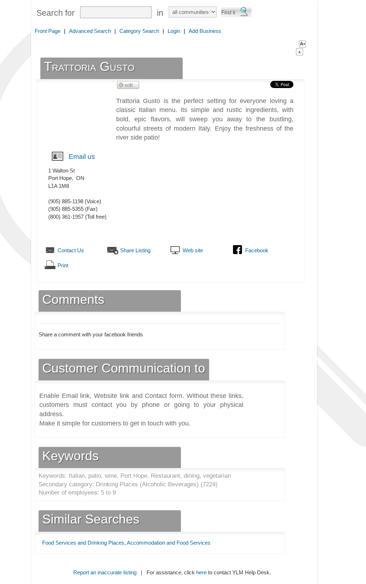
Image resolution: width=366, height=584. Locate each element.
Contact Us (71, 250)
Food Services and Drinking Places (83, 543)
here (201, 572)
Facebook (256, 250)
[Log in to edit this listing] (128, 85)
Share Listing (135, 250)
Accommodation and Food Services (169, 543)
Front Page (47, 31)
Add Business (205, 31)
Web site (193, 250)
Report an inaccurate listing (105, 572)
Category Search (139, 31)
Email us (82, 156)
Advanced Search (90, 31)
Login (174, 31)
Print (63, 265)
